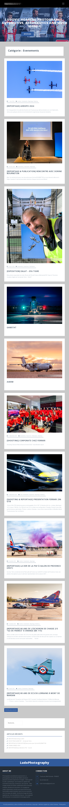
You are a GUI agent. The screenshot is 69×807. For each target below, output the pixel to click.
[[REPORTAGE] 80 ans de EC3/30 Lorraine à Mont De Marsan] (34, 666)
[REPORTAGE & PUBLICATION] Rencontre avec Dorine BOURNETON (34, 172)
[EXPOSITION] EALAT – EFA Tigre (23, 271)
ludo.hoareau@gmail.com (47, 783)
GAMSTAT (11, 327)
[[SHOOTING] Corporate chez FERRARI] (34, 414)
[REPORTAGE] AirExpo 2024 (20, 106)
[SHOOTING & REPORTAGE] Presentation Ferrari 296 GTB (34, 500)
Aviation (19, 101)
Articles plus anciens (11, 710)
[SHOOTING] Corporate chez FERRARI (26, 440)
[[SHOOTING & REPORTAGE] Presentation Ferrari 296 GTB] (34, 472)
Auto (21, 494)
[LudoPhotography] (13, 3)
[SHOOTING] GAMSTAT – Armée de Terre (20, 741)
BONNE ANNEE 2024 (14, 745)
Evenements (25, 101)
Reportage (30, 101)
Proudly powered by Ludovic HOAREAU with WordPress (17, 804)
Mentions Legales (43, 804)
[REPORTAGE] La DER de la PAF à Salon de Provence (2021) (34, 567)
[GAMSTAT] (34, 305)
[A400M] (34, 359)
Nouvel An (28, 436)
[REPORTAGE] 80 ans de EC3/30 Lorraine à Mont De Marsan (33, 694)
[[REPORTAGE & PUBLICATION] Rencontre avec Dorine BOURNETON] (34, 142)
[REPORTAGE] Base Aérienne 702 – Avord (20, 748)
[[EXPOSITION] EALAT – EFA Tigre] (34, 226)
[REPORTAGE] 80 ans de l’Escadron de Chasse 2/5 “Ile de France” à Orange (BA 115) (32, 629)
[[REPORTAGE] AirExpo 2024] (34, 79)
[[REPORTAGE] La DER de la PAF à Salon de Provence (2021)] (34, 539)
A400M (10, 381)
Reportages (27, 34)
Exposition (26, 266)
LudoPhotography (34, 763)
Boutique (42, 34)
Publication (27, 166)
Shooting (35, 101)
